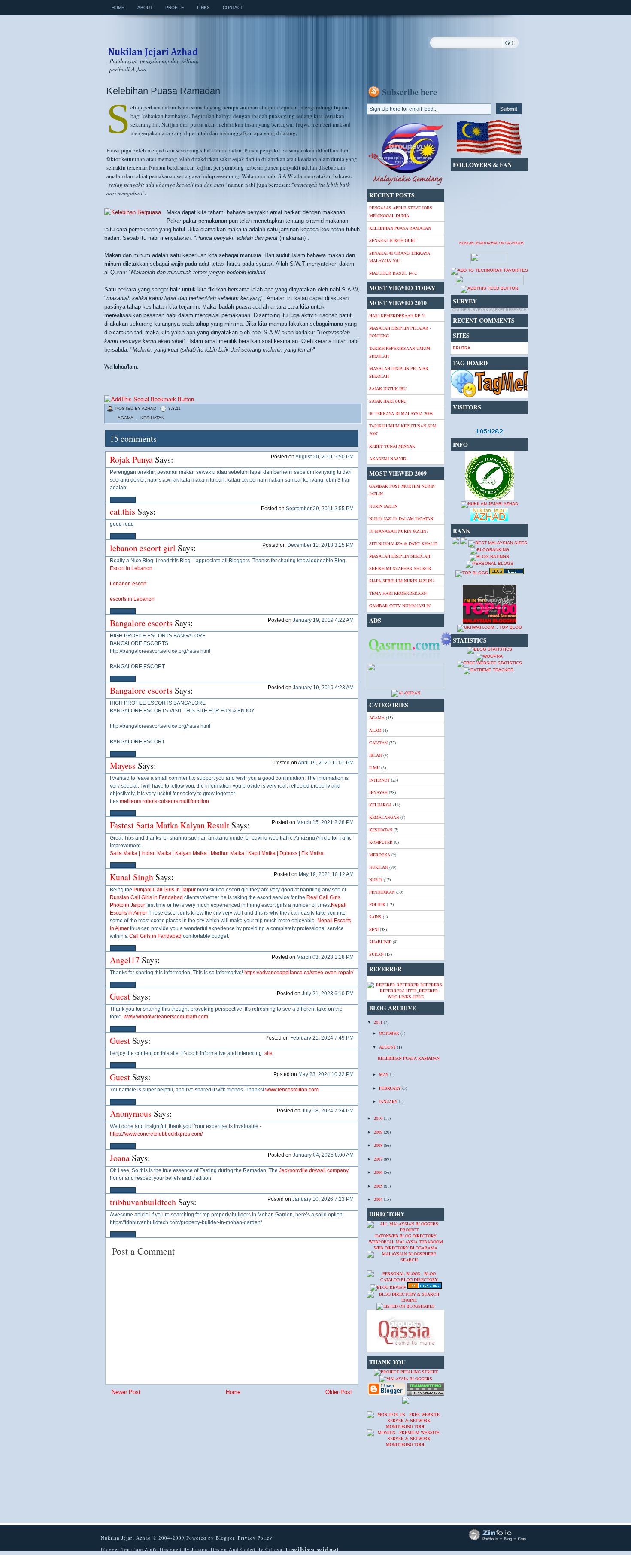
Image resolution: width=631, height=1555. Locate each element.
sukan (376, 954)
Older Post (338, 1392)
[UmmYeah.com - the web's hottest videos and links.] (388, 1267)
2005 (379, 1186)
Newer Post (126, 1392)
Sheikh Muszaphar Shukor (400, 568)
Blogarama (423, 1248)
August (388, 1047)
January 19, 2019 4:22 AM (323, 620)
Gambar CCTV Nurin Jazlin (400, 606)
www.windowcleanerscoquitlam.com (166, 1017)
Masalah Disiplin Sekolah (399, 556)
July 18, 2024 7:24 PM (328, 1111)
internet (379, 780)
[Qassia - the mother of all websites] (405, 1351)
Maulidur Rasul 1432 (393, 273)
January (389, 1101)
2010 (379, 1118)
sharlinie (380, 942)
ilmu (374, 767)
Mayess (123, 765)
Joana (120, 1158)
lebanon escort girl (143, 548)
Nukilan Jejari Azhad (153, 44)
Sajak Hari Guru (388, 401)
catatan (378, 743)
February (390, 1088)
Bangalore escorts (141, 623)
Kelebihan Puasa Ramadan (163, 90)
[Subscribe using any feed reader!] (489, 288)
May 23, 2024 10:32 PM (326, 1074)
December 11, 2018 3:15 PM (320, 545)
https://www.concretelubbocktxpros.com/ (156, 1134)
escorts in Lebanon (132, 599)
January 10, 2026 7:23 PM (323, 1199)
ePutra (461, 348)
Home (118, 7)
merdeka (379, 855)
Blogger (225, 1537)
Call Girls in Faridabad (155, 936)
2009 (379, 1132)
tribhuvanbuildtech (143, 1202)
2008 (379, 1145)
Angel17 (125, 960)
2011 (379, 1022)
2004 (379, 1199)
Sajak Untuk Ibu (388, 388)
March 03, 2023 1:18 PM (325, 957)
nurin (375, 879)
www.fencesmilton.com (292, 1090)
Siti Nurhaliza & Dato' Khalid (403, 543)
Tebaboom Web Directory (408, 1245)
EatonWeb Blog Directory (406, 1236)
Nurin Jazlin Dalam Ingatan (401, 518)
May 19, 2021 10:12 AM (326, 874)
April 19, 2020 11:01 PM (326, 763)
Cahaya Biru (279, 1549)
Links (203, 7)
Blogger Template (122, 1549)
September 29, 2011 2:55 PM (320, 509)
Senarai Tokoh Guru (392, 240)
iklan (375, 755)
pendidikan (382, 892)
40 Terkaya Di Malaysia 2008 (401, 413)
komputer (381, 842)
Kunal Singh (131, 877)
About (144, 7)
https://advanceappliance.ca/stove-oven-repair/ (298, 973)
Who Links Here (406, 997)
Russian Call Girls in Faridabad (146, 897)
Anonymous (131, 1113)
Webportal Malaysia (393, 1242)
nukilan (378, 867)
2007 (379, 1159)
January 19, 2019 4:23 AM (323, 688)
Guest (120, 996)
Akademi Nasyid (387, 458)
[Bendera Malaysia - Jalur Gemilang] (489, 154)
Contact (233, 7)
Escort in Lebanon (131, 568)
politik (377, 904)
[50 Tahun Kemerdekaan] (405, 184)
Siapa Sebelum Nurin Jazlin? (401, 581)
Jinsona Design (210, 1549)
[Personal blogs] (489, 563)
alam (375, 730)
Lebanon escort (128, 584)
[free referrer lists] (405, 991)
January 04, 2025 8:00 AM (323, 1155)
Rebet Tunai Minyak (392, 446)
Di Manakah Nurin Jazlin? (398, 531)
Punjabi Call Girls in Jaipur (164, 890)
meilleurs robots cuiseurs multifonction (164, 801)
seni (374, 929)
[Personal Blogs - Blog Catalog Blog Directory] (405, 1279)
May (384, 1074)
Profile (174, 7)
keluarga (380, 805)
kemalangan (384, 817)
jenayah (378, 792)
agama (125, 417)
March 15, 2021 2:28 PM (325, 822)
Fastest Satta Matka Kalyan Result (169, 825)
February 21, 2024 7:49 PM (322, 1038)
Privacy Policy (255, 1537)
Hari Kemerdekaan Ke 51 (397, 315)
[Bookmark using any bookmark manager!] (149, 399)
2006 (379, 1172)
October (389, 1033)
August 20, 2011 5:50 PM (324, 457)
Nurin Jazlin (383, 506)
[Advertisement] (173, 1460)
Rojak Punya (131, 459)
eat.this (122, 511)
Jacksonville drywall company (314, 1170)
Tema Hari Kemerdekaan (398, 593)
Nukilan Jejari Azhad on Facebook (491, 243)
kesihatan (152, 417)
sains (375, 917)
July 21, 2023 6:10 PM (328, 994)
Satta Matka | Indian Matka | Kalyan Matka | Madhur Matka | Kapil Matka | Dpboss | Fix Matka (217, 853)
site (268, 1053)
